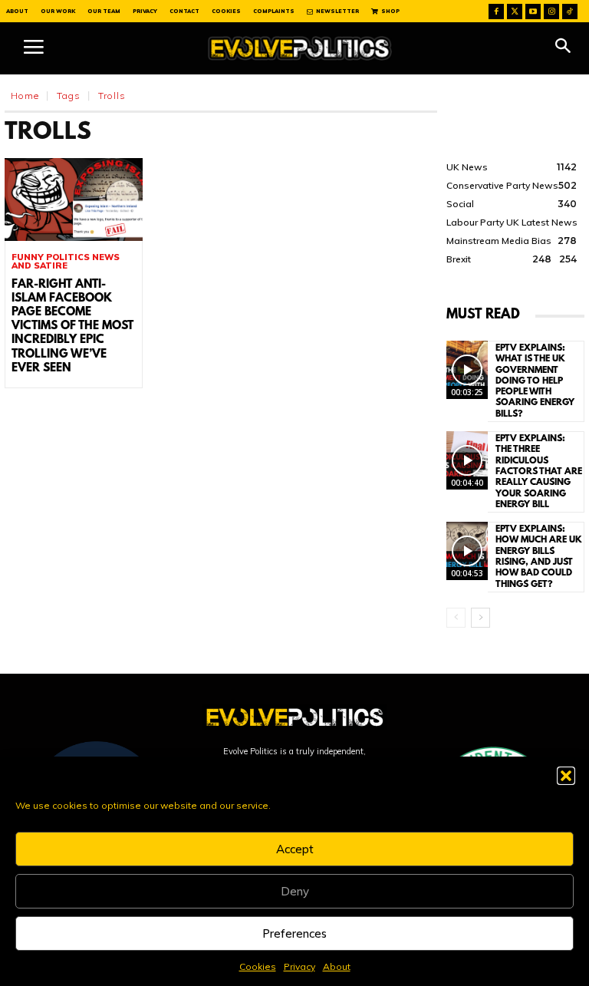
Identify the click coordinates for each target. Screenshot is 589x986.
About (336, 966)
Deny (295, 891)
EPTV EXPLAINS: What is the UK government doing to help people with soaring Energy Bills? (534, 381)
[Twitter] (514, 11)
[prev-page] (456, 618)
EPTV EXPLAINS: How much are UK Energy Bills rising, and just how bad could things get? (538, 556)
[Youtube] (533, 11)
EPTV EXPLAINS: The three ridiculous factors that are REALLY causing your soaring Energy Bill (538, 472)
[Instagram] (551, 11)
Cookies (257, 966)
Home (25, 95)
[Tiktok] (569, 11)
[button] (566, 775)
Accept (295, 849)
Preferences (294, 933)
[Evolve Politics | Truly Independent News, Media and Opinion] (300, 48)
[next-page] (480, 618)
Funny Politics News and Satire (66, 261)
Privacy (299, 966)
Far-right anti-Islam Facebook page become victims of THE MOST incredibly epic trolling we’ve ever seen (72, 326)
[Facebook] (496, 11)
